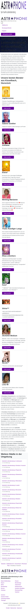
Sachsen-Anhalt (4, 596)
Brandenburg (4, 586)
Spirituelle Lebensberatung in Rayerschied (12, 503)
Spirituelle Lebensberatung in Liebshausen (12, 461)
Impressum (19, 608)
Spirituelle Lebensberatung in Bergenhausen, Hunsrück (12, 523)
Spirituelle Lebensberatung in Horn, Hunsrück (12, 544)
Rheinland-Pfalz (18, 590)
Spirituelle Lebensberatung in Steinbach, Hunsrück (14, 465)
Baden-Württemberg (5, 581)
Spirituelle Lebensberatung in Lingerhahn (11, 558)
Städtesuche (5, 25)
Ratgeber (4, 30)
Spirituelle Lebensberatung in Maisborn (11, 498)
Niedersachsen (18, 586)
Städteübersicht (10, 563)
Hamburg (3, 590)
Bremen (3, 588)
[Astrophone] (13, 7)
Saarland (17, 592)
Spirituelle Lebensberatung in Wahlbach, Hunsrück (14, 533)
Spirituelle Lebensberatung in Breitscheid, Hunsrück (11, 539)
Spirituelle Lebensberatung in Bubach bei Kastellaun (11, 508)
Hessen (17, 581)
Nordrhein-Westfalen (20, 588)
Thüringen (3, 600)
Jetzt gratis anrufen (7, 34)
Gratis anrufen (7, 108)
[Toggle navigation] (2, 15)
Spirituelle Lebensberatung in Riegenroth (11, 470)
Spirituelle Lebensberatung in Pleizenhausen (12, 529)
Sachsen (3, 594)
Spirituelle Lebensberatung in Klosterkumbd (12, 553)
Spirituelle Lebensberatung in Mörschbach (12, 480)
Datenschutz (13, 608)
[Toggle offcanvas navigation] (2, 22)
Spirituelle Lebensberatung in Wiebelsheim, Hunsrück (12, 475)
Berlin (2, 584)
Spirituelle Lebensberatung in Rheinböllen (12, 518)
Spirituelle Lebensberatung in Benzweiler (11, 489)
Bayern (2, 582)
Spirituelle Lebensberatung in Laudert (10, 485)
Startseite (3, 563)
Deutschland (18, 563)
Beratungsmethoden (7, 28)
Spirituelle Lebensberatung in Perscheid (11, 549)
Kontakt (8, 608)
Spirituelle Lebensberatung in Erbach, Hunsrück (13, 514)
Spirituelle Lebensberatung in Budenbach (11, 494)
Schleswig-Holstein (5, 598)
